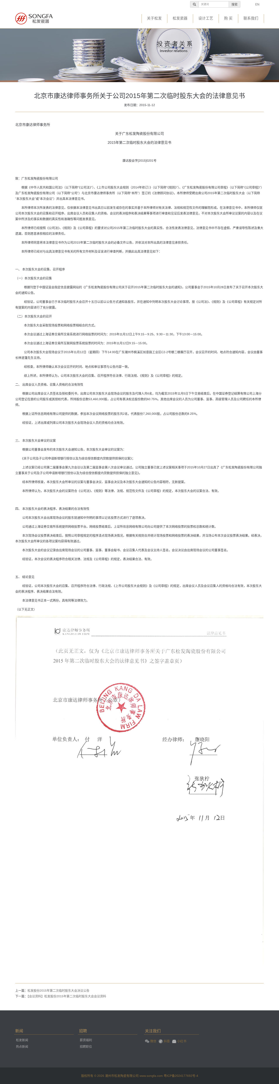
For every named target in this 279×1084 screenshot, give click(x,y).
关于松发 (154, 18)
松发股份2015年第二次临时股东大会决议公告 (58, 990)
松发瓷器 (180, 18)
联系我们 (250, 18)
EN (257, 4)
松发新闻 (22, 1040)
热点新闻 (22, 1046)
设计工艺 (205, 18)
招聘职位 (86, 1046)
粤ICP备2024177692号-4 (181, 1075)
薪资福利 (86, 1040)
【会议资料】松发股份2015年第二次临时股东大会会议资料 (66, 996)
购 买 (228, 18)
